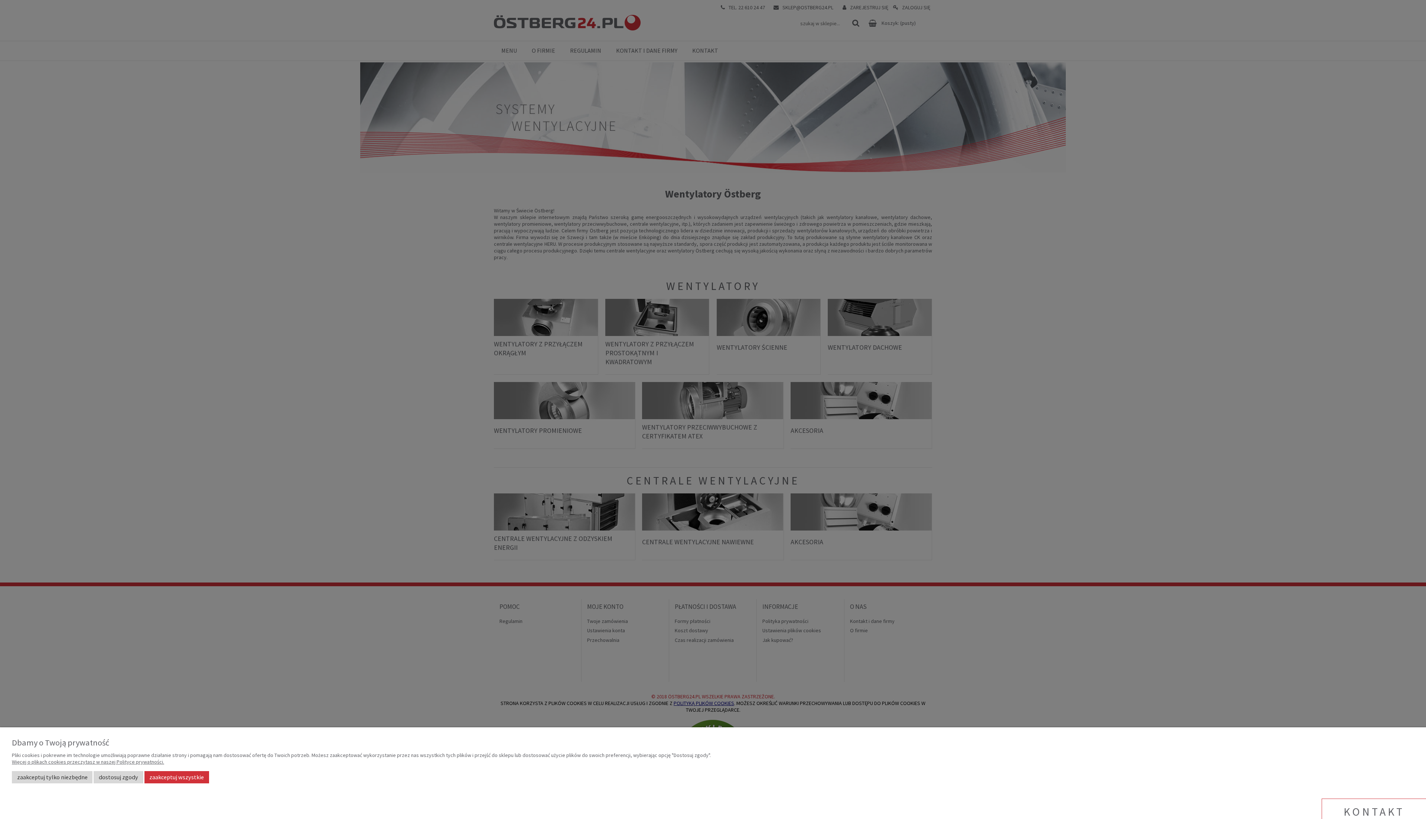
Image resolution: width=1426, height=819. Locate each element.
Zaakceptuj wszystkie (176, 777)
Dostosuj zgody (118, 777)
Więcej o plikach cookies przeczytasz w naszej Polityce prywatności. (88, 761)
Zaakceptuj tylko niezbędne (52, 777)
